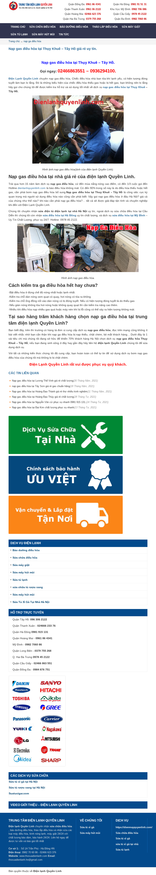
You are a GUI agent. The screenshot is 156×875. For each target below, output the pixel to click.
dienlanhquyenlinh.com (31, 188)
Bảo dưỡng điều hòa (74, 26)
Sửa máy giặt (131, 26)
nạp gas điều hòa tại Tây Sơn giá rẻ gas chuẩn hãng (53, 386)
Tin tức (64, 34)
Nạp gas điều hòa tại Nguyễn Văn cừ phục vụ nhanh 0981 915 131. (60, 402)
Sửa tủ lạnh (19, 34)
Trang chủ (18, 26)
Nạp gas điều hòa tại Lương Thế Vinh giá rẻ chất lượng (55, 380)
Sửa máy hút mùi (43, 34)
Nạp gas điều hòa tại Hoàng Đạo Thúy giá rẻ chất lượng (54, 396)
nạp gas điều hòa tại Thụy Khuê (124, 87)
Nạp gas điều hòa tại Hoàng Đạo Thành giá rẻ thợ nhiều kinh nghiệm (62, 391)
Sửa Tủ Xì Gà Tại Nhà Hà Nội (31, 602)
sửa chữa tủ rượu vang (28, 587)
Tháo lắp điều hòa (105, 26)
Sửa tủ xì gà (87, 827)
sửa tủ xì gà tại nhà (127, 844)
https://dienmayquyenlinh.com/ (134, 827)
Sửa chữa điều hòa (42, 26)
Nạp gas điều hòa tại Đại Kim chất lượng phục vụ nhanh (54, 407)
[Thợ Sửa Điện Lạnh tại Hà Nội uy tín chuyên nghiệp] (30, 6)
